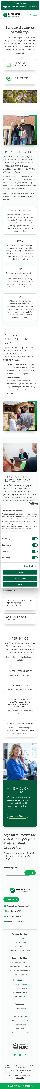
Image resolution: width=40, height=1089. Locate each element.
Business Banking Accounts (19, 962)
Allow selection (20, 578)
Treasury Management (19, 974)
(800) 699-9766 (21, 3)
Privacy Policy (9, 1072)
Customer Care (19, 1008)
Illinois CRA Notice (25, 1075)
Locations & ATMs (14, 911)
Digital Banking (19, 946)
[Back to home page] (12, 15)
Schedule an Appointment (18, 906)
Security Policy (13, 1075)
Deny (20, 584)
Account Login (13, 916)
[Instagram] (25, 1054)
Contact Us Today (16, 816)
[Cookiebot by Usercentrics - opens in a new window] (29, 503)
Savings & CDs (19, 942)
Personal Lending (19, 988)
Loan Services (19, 980)
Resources (19, 1004)
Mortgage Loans (19, 992)
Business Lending (19, 984)
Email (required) (11, 867)
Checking (19, 938)
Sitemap (11, 1070)
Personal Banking (19, 934)
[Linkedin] (14, 1054)
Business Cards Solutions (19, 966)
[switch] (35, 545)
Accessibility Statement (23, 1070)
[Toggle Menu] (35, 15)
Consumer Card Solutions (19, 950)
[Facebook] (20, 1054)
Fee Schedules (19, 1025)
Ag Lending (19, 996)
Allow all (20, 572)
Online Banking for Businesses (19, 970)
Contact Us (10, 899)
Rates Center (19, 1029)
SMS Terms (20, 1077)
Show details (28, 566)
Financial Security (19, 1016)
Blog (19, 1012)
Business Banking (19, 958)
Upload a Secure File (15, 921)
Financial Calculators (19, 1020)
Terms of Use (31, 1072)
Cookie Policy (20, 1072)
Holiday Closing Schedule (19, 1033)
